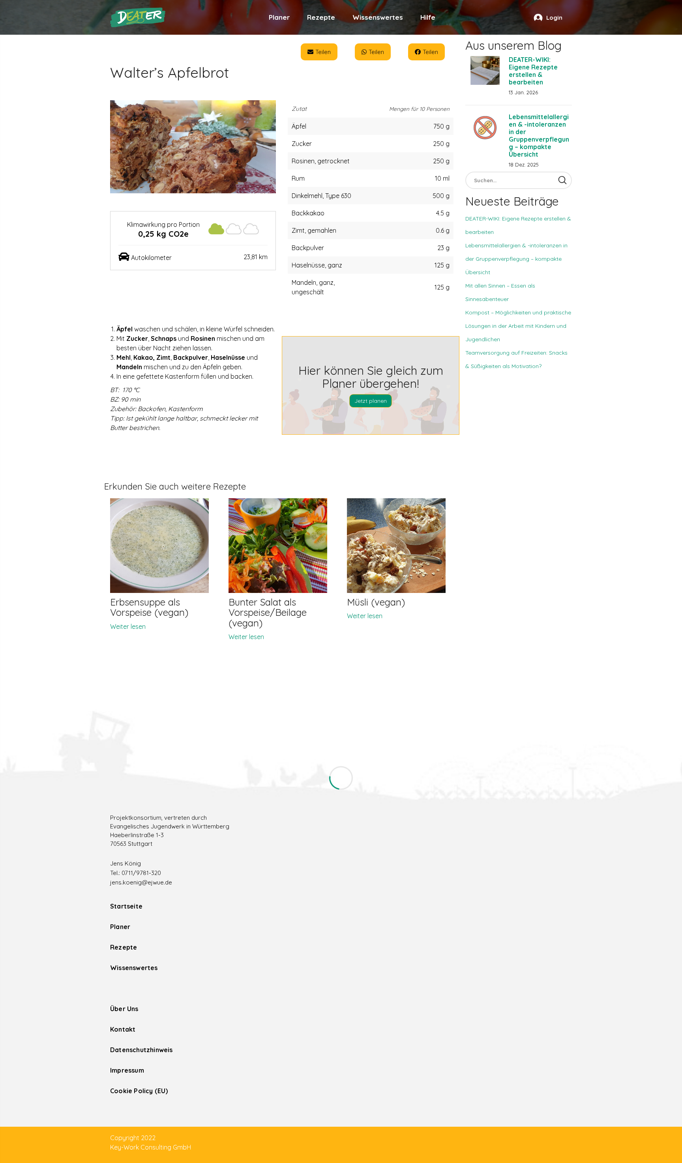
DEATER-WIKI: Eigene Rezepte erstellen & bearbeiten (533, 71)
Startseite (126, 906)
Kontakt (122, 1029)
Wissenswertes (377, 17)
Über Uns (124, 1009)
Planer (279, 17)
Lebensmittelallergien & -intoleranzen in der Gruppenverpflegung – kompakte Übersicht (539, 135)
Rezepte (321, 17)
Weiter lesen (128, 626)
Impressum (127, 1070)
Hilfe (427, 17)
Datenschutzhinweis (141, 1050)
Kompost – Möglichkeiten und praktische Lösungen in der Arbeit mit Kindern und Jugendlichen (518, 326)
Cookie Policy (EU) (139, 1091)
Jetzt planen (370, 400)
